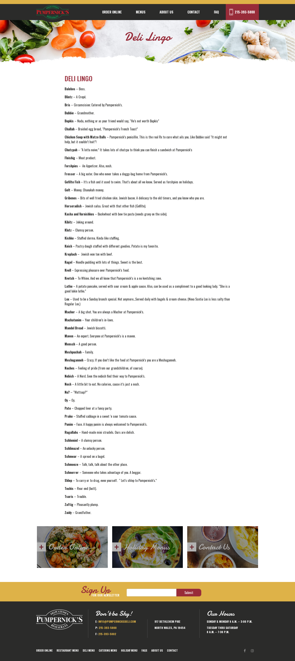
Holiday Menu (129, 650)
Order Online (112, 12)
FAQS (144, 650)
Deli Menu (89, 650)
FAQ (216, 12)
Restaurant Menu (68, 650)
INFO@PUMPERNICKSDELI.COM (117, 621)
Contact (193, 12)
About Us (166, 12)
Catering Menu (108, 650)
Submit (188, 592)
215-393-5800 (245, 12)
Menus (140, 12)
